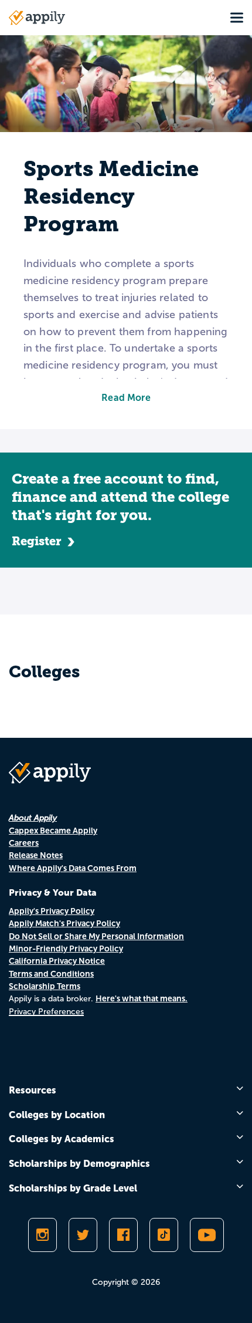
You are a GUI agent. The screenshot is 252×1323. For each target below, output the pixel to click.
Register (37, 541)
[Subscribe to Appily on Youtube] (207, 1235)
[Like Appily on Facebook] (123, 1235)
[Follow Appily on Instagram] (42, 1235)
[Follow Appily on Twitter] (83, 1235)
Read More (125, 398)
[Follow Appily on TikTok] (163, 1235)
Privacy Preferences (46, 1011)
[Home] (37, 17)
